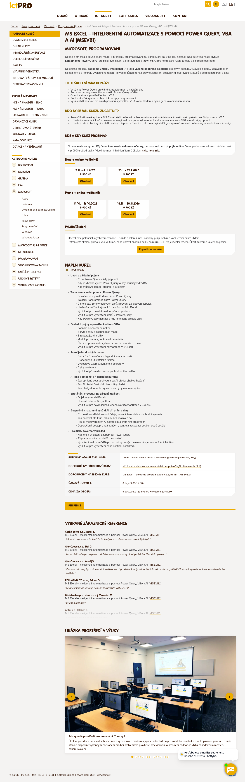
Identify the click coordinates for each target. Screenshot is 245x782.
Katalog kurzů (23, 140)
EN (231, 4)
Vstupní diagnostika (26, 71)
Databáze (24, 172)
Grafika (23, 178)
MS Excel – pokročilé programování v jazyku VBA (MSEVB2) (156, 474)
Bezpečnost (25, 165)
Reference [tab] (75, 505)
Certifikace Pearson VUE (28, 84)
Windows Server (30, 237)
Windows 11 (28, 232)
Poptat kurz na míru (150, 249)
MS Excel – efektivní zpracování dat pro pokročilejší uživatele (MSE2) (161, 466)
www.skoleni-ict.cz (86, 775)
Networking (26, 252)
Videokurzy (155, 16)
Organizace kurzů (25, 40)
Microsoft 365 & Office (33, 245)
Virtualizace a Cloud (32, 285)
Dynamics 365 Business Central (38, 209)
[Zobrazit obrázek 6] (150, 757)
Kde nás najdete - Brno (27, 102)
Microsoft (49, 26)
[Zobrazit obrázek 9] (161, 757)
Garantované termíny (27, 127)
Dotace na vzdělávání (27, 146)
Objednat (85, 181)
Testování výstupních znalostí (33, 78)
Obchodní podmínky (26, 59)
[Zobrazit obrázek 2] (136, 757)
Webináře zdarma (24, 134)
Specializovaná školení (33, 265)
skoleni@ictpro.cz (65, 775)
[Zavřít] (234, 752)
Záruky (17, 65)
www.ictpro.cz (103, 775)
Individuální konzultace (29, 52)
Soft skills (128, 16)
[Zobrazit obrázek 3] (139, 757)
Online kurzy (21, 46)
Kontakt (180, 16)
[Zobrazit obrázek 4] (143, 757)
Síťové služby (28, 221)
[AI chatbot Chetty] (230, 769)
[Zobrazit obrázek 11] (168, 757)
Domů (62, 16)
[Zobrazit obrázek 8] (157, 757)
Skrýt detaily (77, 270)
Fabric (25, 215)
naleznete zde (150, 150)
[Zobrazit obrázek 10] (165, 757)
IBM (20, 185)
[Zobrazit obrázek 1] (132, 757)
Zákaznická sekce (216, 4)
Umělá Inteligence (29, 272)
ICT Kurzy (103, 16)
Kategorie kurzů (31, 26)
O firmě (81, 16)
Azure (25, 198)
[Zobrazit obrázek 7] (154, 757)
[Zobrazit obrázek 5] (147, 757)
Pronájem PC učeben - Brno (30, 115)
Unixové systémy (28, 278)
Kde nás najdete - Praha (28, 108)
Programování (66, 26)
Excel (79, 26)
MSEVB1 (155, 535)
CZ (224, 4)
